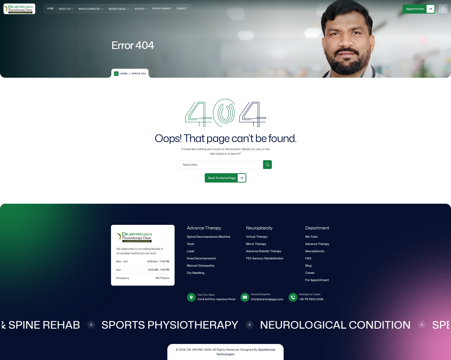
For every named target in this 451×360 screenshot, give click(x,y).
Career (310, 273)
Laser (190, 251)
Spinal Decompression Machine (208, 237)
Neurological (117, 8)
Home (50, 8)
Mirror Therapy (256, 244)
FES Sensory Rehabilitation (264, 258)
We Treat (311, 237)
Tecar (190, 244)
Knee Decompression (201, 258)
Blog (308, 265)
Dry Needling (195, 273)
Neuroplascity (315, 251)
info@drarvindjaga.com (267, 299)
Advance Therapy (317, 244)
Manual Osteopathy (200, 265)
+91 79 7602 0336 (311, 299)
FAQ (308, 258)
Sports (139, 8)
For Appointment (317, 280)
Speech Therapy (161, 8)
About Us (64, 8)
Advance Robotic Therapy (263, 251)
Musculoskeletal (89, 8)
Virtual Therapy (256, 237)
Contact (182, 8)
